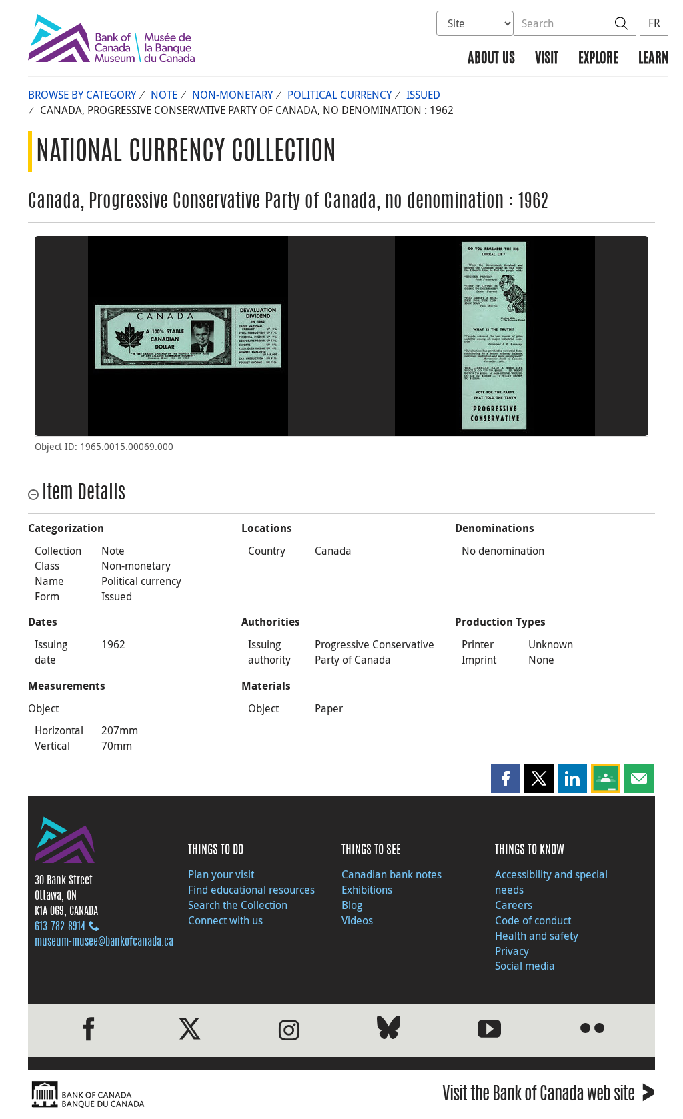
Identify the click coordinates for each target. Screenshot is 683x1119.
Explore (598, 59)
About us (491, 59)
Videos (357, 920)
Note (164, 94)
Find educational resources (251, 889)
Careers (513, 905)
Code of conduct (533, 920)
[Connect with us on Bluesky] (388, 1030)
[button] (505, 778)
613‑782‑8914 (60, 927)
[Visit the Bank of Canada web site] (181, 1094)
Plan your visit (221, 874)
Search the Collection (237, 905)
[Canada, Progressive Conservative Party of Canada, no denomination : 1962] (188, 336)
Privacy (512, 951)
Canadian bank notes (392, 874)
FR (654, 22)
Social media (525, 965)
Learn (653, 59)
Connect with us (225, 920)
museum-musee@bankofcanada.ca (104, 942)
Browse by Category (82, 94)
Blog (352, 905)
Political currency (339, 94)
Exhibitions (367, 889)
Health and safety (536, 935)
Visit (546, 59)
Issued (423, 94)
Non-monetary (232, 94)
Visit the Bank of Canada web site (548, 1096)
